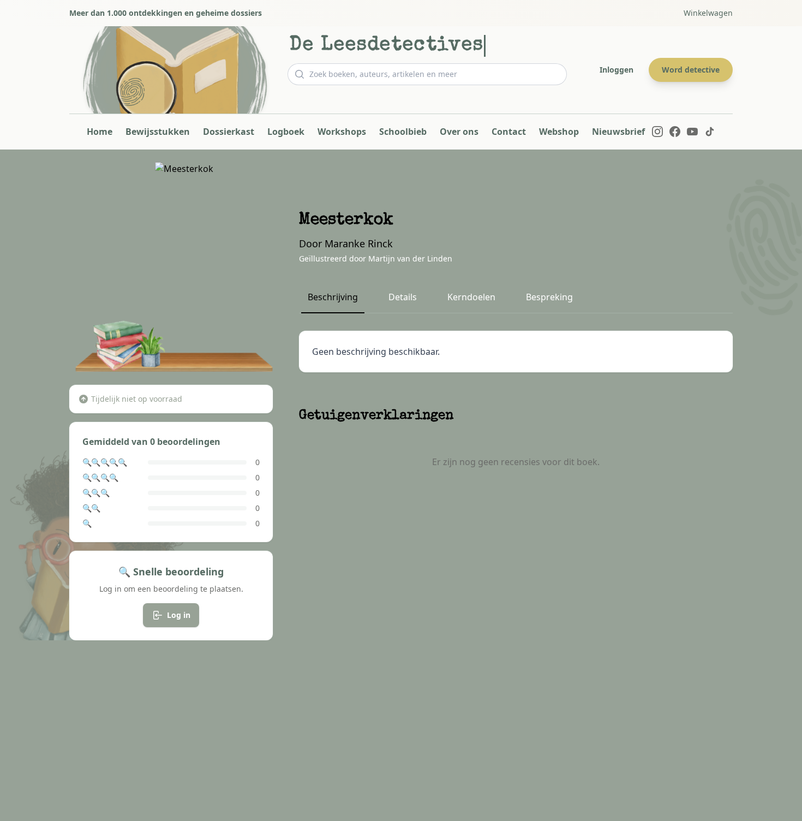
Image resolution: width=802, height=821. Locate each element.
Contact (509, 132)
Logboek (285, 132)
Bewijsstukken (157, 132)
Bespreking (549, 297)
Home (99, 132)
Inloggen (616, 69)
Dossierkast (228, 132)
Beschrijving (333, 297)
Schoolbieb (403, 132)
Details (402, 297)
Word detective (691, 69)
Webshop (559, 132)
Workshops (342, 132)
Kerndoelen (471, 297)
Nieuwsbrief (618, 132)
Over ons (459, 132)
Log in (178, 615)
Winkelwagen (708, 13)
